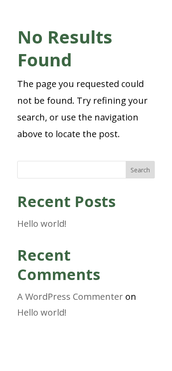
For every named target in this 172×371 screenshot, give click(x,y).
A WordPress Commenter (70, 296)
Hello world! (42, 223)
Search (140, 170)
